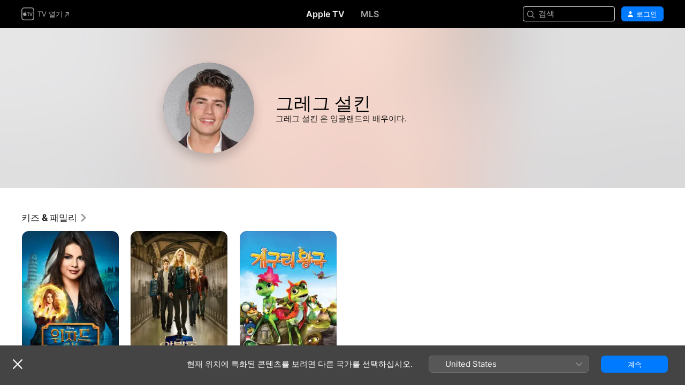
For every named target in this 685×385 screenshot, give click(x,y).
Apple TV (325, 14)
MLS (370, 14)
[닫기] (17, 364)
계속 (635, 364)
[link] (54, 218)
